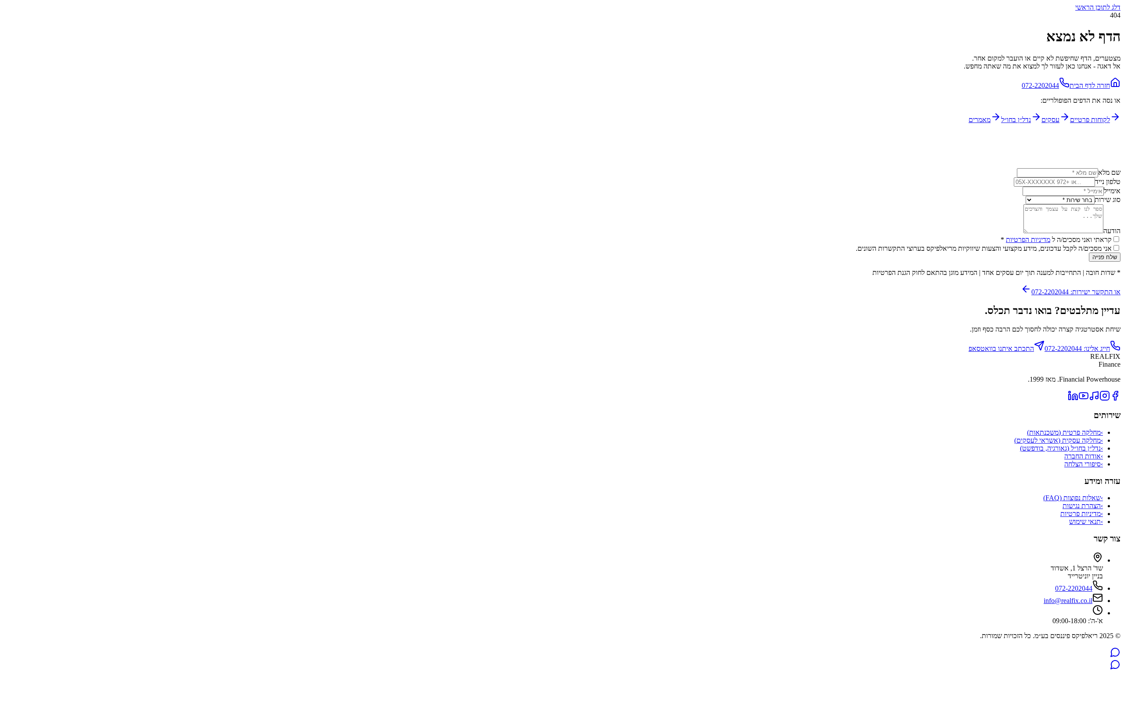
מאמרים (980, 119)
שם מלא (1109, 172)
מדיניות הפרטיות (1028, 239)
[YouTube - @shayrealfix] (1083, 398)
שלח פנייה (1104, 257)
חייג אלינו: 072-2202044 (1077, 348)
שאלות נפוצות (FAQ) (1073, 498)
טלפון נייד (1107, 181)
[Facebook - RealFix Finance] (1115, 398)
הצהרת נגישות (1083, 505)
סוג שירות (1107, 199)
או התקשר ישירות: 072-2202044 (1075, 292)
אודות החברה (1083, 456)
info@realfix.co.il (1068, 600)
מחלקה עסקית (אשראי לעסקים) (1058, 440)
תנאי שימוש (1086, 521)
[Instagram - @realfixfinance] (1104, 398)
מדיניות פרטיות (1081, 513)
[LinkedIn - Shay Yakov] (1073, 398)
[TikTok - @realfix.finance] (1094, 398)
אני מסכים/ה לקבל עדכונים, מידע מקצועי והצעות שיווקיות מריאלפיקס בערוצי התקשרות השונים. (984, 248)
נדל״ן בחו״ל (1016, 119)
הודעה (1111, 231)
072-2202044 (1040, 85)
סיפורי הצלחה (1083, 464)
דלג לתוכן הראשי (1097, 7)
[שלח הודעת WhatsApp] (1115, 655)
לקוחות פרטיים (1090, 119)
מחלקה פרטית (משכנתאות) (1065, 432)
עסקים (1050, 119)
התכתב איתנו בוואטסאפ (1001, 348)
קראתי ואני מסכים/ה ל (1056, 239)
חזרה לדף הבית (1090, 85)
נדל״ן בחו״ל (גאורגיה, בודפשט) (1061, 448)
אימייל (1112, 191)
